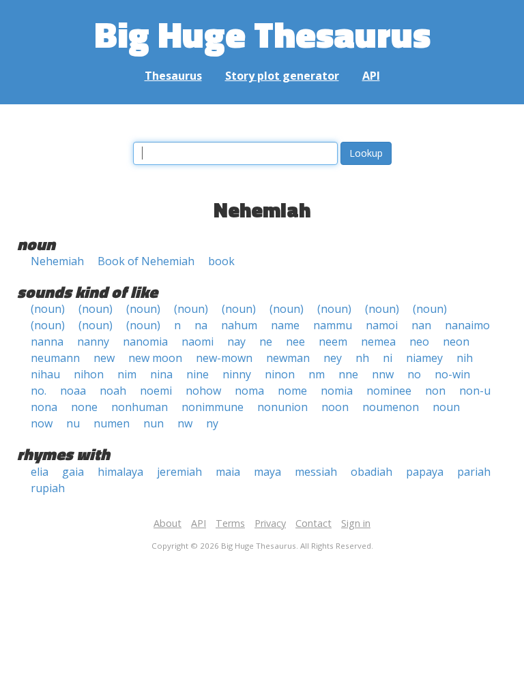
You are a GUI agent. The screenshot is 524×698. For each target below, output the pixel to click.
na (200, 325)
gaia (73, 471)
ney (332, 357)
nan (421, 325)
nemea (378, 341)
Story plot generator (282, 75)
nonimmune (212, 406)
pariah (474, 471)
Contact (313, 523)
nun (153, 423)
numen (111, 423)
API (371, 75)
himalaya (120, 471)
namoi (382, 325)
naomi (197, 341)
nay (236, 341)
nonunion (282, 406)
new (104, 357)
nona (44, 406)
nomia (337, 390)
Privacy (270, 523)
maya (267, 471)
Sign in (355, 523)
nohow (203, 390)
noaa (73, 390)
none (84, 406)
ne (265, 341)
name (285, 325)
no (414, 374)
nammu (332, 325)
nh (362, 357)
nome (292, 390)
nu (73, 423)
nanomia (145, 341)
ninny (236, 374)
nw (184, 423)
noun (446, 406)
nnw (383, 374)
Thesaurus (173, 75)
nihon (89, 374)
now (42, 423)
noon (335, 406)
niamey (424, 357)
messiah (316, 471)
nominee (388, 390)
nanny (93, 341)
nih (464, 357)
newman (288, 357)
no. (38, 390)
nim (126, 374)
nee (295, 341)
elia (39, 471)
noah (113, 390)
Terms (230, 523)
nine (197, 374)
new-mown (224, 357)
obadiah (371, 471)
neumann (55, 357)
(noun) (48, 308)
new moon (155, 357)
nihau (45, 374)
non (435, 390)
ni (387, 357)
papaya (424, 471)
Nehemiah (57, 261)
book (221, 261)
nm (316, 374)
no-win (452, 374)
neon (456, 341)
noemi (156, 390)
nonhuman (139, 406)
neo (419, 341)
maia (228, 471)
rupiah (48, 488)
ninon (280, 374)
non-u (475, 390)
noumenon (390, 406)
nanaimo (467, 325)
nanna (47, 341)
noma (249, 390)
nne (348, 374)
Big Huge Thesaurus (262, 33)
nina (161, 374)
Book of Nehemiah (146, 261)
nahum (239, 325)
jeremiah (179, 471)
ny (212, 423)
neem (333, 341)
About (167, 523)
